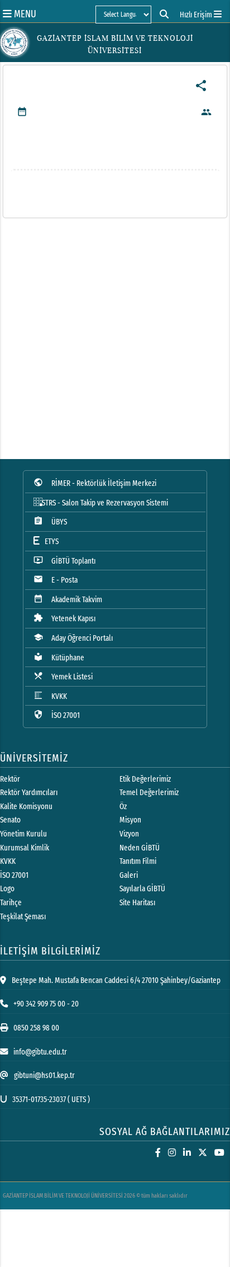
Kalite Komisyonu (26, 806)
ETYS (49, 541)
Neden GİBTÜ (139, 848)
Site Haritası (137, 902)
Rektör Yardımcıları (29, 792)
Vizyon (129, 834)
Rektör (10, 779)
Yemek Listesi (63, 676)
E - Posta (55, 579)
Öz (123, 806)
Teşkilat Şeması (23, 916)
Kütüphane (58, 657)
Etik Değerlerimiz (145, 779)
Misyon (130, 820)
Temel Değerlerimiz (149, 792)
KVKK (50, 696)
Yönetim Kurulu (23, 834)
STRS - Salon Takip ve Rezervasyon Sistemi (105, 503)
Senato (10, 820)
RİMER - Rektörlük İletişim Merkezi (94, 483)
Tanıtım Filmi (137, 861)
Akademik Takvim (67, 599)
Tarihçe (11, 902)
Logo (7, 888)
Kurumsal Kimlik (24, 848)
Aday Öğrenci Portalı (73, 637)
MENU (24, 14)
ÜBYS (50, 521)
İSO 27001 (56, 715)
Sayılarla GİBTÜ (142, 888)
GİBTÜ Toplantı (64, 560)
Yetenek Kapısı (64, 618)
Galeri (128, 875)
